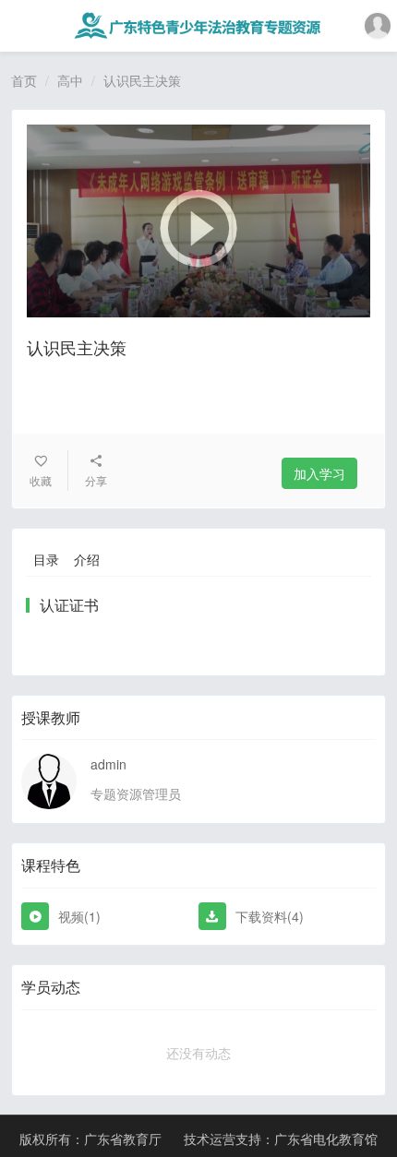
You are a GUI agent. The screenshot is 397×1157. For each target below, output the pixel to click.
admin (108, 764)
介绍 (87, 559)
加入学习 (319, 473)
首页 (24, 80)
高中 (70, 80)
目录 (46, 559)
